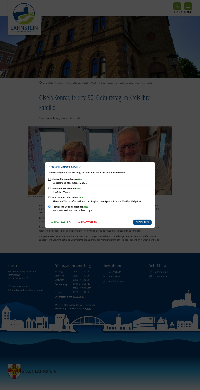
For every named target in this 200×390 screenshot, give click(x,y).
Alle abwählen (87, 222)
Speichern (142, 222)
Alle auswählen (61, 222)
